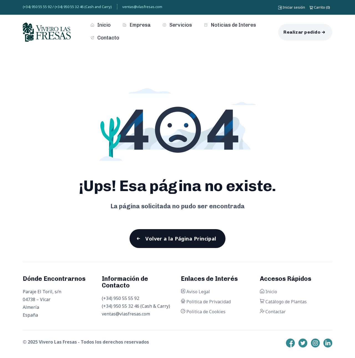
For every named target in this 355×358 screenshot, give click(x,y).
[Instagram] (315, 343)
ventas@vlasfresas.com (142, 6)
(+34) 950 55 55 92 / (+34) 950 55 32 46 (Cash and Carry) (67, 6)
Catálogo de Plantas (285, 302)
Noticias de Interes (233, 25)
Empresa (139, 25)
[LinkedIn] (327, 343)
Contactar (275, 312)
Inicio (103, 25)
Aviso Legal (197, 292)
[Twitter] (302, 343)
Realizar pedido (301, 32)
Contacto (107, 38)
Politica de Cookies (205, 312)
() (322, 7)
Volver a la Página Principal (180, 238)
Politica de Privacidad (208, 302)
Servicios (180, 25)
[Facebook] (290, 343)
